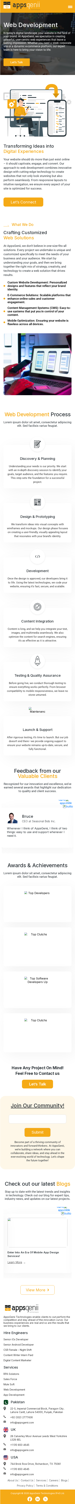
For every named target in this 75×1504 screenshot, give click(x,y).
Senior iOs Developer (15, 1339)
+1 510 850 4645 (19, 1444)
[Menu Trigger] (70, 6)
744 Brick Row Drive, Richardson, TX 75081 (35, 1463)
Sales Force (10, 1379)
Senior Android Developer (18, 1344)
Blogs (64, 1480)
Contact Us (27, 1480)
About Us (13, 1480)
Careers (53, 1480)
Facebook (29, 1499)
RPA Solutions (11, 1373)
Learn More (15, 1262)
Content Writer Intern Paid (18, 1355)
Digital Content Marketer (17, 1360)
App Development (13, 1394)
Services (41, 1480)
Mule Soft (8, 1384)
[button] (69, 803)
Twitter (45, 1499)
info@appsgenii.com (22, 1422)
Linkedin (37, 1499)
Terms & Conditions (47, 1485)
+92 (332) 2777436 (21, 1417)
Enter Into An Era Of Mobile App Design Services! (33, 1254)
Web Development (14, 1389)
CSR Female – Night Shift (17, 1349)
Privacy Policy (25, 1485)
